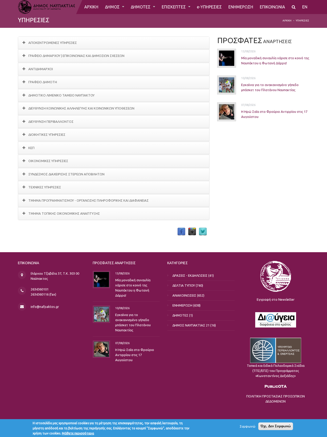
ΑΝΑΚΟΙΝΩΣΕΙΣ (184, 295)
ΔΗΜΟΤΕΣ (141, 7)
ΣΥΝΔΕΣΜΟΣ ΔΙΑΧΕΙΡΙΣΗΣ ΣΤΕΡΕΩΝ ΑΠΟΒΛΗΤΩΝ (66, 174)
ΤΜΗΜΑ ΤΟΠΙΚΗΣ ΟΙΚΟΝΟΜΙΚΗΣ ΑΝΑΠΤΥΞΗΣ (64, 213)
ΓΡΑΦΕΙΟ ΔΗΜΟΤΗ (42, 82)
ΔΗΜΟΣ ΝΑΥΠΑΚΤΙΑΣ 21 (190, 325)
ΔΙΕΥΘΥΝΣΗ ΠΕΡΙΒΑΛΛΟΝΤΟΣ (51, 121)
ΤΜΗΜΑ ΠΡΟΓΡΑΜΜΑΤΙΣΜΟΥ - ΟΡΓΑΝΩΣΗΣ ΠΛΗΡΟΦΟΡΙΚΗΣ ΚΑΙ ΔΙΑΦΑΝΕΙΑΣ (88, 200)
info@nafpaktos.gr (45, 306)
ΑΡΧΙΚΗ (91, 7)
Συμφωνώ (247, 426)
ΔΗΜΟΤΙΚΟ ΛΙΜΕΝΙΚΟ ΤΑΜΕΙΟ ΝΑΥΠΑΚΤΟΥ (61, 95)
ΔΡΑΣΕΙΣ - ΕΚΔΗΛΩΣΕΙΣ (189, 275)
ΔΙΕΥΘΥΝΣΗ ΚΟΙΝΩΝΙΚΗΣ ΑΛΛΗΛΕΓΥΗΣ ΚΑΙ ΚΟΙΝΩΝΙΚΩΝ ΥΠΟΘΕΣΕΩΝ (81, 108)
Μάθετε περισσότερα (78, 433)
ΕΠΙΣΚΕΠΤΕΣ (174, 7)
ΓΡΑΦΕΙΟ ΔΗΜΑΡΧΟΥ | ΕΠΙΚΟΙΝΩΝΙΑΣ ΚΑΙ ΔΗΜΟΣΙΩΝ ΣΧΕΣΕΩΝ (76, 55)
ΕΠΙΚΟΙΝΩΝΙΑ (272, 7)
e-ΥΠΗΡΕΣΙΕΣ (209, 7)
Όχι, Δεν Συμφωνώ (276, 426)
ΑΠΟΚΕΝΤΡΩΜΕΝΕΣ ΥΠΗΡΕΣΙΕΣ (52, 42)
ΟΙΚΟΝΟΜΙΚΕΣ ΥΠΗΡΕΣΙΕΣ (48, 161)
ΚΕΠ (31, 148)
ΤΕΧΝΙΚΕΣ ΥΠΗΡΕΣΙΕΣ (44, 187)
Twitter (203, 232)
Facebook (181, 232)
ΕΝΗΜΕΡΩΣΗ (240, 7)
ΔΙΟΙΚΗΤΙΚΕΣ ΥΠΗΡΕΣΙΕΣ (46, 134)
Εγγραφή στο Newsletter (276, 299)
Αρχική (287, 20)
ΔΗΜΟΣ (113, 7)
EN (304, 7)
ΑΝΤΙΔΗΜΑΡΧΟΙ (40, 69)
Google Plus (192, 232)
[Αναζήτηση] (293, 7)
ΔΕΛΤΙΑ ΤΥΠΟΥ (183, 285)
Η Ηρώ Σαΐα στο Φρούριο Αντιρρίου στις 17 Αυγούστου (134, 354)
